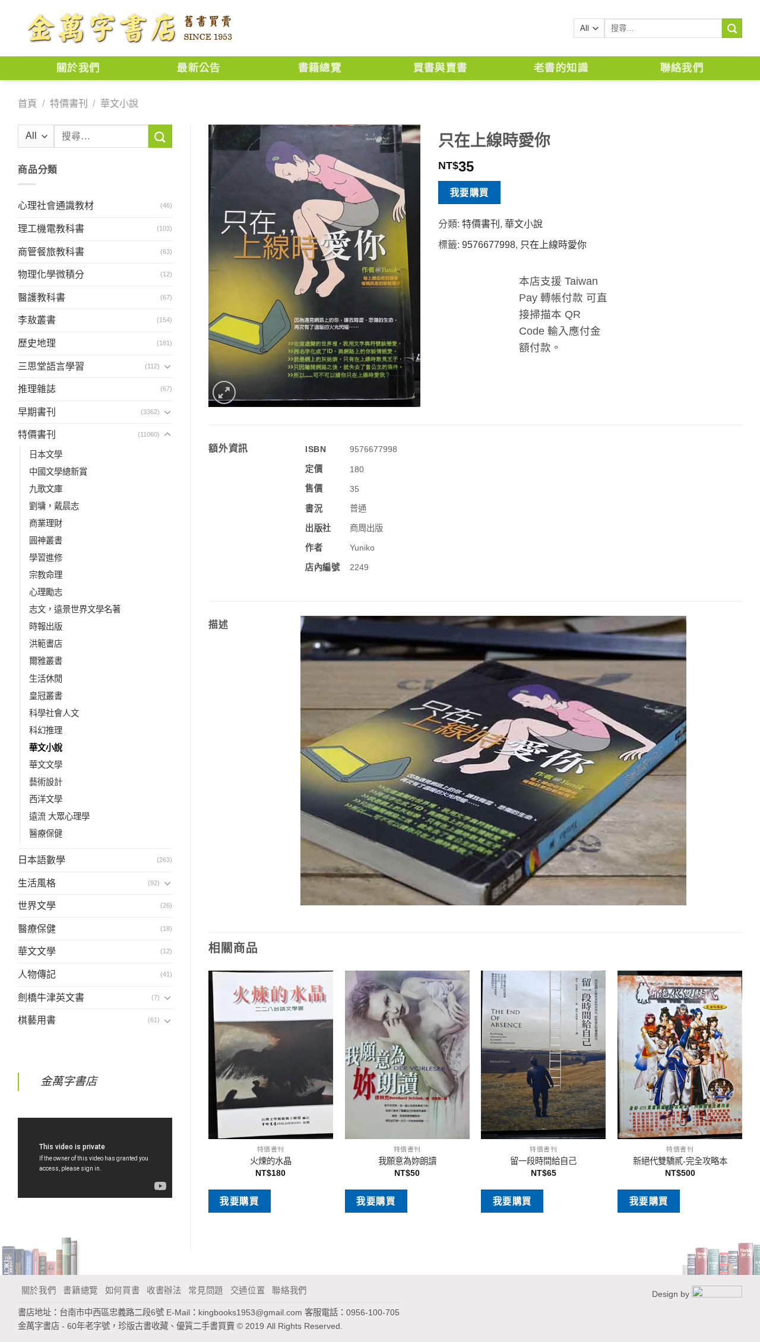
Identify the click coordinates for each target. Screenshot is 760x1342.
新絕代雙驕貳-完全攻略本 (680, 1161)
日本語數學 (41, 860)
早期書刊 (37, 412)
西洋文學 (45, 799)
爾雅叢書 (45, 661)
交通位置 (247, 1290)
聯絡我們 (682, 68)
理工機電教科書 (51, 229)
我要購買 (469, 192)
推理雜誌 (37, 389)
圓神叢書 (45, 540)
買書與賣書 (440, 68)
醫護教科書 (41, 297)
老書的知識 (561, 68)
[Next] (741, 1100)
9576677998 (488, 245)
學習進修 (45, 557)
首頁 (27, 103)
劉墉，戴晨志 (54, 506)
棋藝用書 (37, 1020)
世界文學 (37, 906)
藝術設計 (45, 782)
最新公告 (198, 68)
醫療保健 (45, 833)
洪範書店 (45, 643)
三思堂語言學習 (51, 366)
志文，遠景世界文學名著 (75, 609)
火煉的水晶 (271, 1161)
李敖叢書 (37, 320)
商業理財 (45, 523)
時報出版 (45, 626)
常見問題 (205, 1290)
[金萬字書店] (129, 28)
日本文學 (45, 454)
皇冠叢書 (45, 696)
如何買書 (122, 1290)
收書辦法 (164, 1290)
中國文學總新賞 (58, 471)
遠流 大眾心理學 (59, 816)
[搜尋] (732, 28)
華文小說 (119, 103)
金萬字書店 (68, 1081)
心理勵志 (45, 592)
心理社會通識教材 (56, 206)
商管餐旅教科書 (51, 252)
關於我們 (78, 68)
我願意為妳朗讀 (407, 1161)
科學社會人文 (54, 713)
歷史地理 (37, 343)
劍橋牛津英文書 (51, 998)
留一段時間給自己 (543, 1161)
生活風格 (37, 883)
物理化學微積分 (51, 274)
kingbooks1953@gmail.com (250, 1312)
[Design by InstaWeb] (717, 1293)
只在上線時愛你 (553, 245)
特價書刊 (69, 103)
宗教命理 (45, 575)
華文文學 (45, 764)
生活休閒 (45, 678)
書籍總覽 (319, 68)
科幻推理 (45, 730)
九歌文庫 (45, 489)
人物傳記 (37, 974)
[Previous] (209, 1100)
